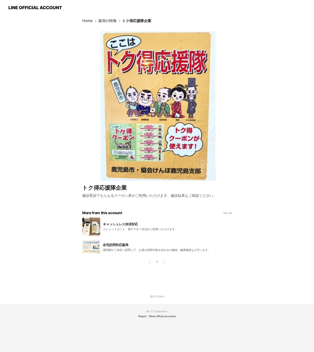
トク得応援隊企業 (136, 21)
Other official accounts (162, 316)
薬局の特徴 (107, 21)
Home (87, 21)
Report (142, 316)
